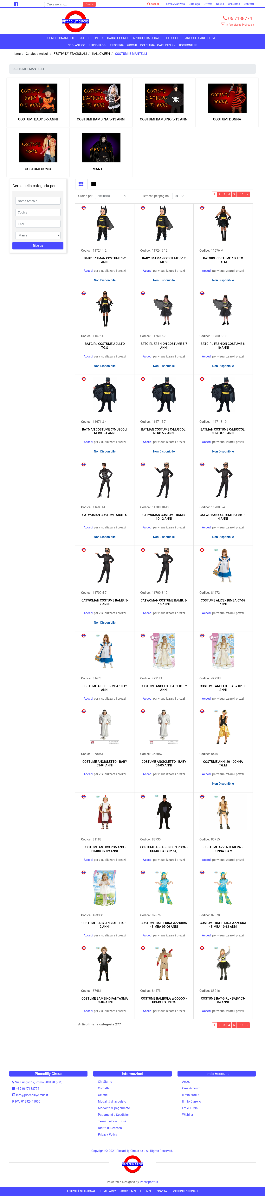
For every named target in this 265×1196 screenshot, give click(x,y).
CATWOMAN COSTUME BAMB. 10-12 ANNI (163, 516)
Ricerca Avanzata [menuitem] (174, 3)
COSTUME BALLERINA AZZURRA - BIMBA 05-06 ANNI (164, 924)
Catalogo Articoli (37, 54)
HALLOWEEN (101, 54)
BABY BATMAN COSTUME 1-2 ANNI (105, 260)
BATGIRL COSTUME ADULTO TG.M (223, 260)
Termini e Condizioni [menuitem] (112, 1121)
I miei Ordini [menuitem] (190, 1108)
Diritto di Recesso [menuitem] (110, 1128)
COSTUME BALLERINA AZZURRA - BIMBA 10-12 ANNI (223, 924)
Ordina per (85, 196)
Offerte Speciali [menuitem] (185, 1191)
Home (16, 54)
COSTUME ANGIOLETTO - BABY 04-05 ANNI (164, 763)
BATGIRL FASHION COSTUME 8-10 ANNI (223, 345)
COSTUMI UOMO (38, 169)
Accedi (155, 3)
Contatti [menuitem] (249, 3)
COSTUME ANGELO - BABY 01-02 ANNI (164, 688)
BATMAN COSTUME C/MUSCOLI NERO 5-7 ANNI (163, 431)
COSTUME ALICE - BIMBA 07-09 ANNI (223, 602)
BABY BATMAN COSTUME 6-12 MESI (164, 260)
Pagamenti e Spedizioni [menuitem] (114, 1115)
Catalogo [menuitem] (194, 3)
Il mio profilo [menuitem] (190, 1095)
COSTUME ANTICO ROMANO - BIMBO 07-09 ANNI (105, 849)
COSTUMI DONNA (227, 119)
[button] (89, 4)
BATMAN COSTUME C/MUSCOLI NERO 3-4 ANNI (104, 431)
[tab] (81, 184)
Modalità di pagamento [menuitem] (114, 1108)
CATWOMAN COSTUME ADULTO (104, 515)
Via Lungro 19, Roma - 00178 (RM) (38, 1082)
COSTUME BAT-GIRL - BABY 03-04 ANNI (223, 1000)
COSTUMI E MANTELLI (131, 54)
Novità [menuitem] (220, 3)
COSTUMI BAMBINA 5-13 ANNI (101, 119)
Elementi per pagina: (156, 196)
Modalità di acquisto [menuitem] (112, 1101)
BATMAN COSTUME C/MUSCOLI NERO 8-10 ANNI (223, 431)
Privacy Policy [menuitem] (107, 1134)
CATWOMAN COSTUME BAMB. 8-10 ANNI (164, 602)
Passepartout (149, 1182)
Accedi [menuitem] (186, 1082)
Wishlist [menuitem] (187, 1115)
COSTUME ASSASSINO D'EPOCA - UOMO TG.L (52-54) (164, 849)
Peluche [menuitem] (172, 38)
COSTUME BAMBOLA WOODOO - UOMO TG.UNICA (164, 1000)
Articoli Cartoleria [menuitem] (200, 38)
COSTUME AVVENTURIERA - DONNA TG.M (223, 849)
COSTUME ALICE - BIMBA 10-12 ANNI (104, 688)
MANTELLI (101, 169)
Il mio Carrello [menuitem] (191, 1101)
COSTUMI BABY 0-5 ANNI (38, 119)
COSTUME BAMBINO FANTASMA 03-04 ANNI (104, 1000)
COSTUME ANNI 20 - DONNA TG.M (223, 763)
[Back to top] (254, 1185)
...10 (240, 194)
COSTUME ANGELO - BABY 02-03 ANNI (223, 688)
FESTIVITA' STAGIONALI (70, 54)
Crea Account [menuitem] (191, 1088)
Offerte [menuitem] (208, 3)
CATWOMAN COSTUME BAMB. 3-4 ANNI (223, 516)
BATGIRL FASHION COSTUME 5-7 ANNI (163, 345)
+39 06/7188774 (27, 1089)
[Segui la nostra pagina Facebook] (15, 4)
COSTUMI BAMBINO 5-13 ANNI (164, 119)
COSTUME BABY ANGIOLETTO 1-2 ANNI (104, 924)
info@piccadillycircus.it (32, 1095)
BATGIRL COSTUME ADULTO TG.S (105, 345)
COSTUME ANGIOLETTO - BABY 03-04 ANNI (104, 763)
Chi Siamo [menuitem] (234, 3)
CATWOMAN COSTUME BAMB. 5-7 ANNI (104, 602)
